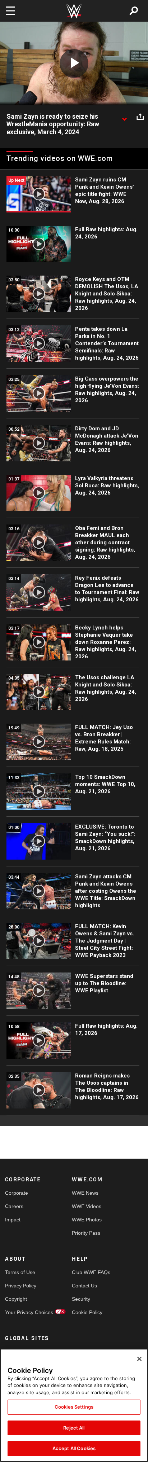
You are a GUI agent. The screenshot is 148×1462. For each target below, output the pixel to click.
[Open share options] (140, 117)
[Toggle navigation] (10, 11)
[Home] (74, 11)
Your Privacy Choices (21, 1312)
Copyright (16, 1299)
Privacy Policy (20, 1285)
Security (81, 1299)
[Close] (139, 1359)
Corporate (16, 1193)
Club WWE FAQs (88, 1272)
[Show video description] (124, 117)
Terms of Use (20, 1272)
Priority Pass (86, 1233)
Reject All (73, 1428)
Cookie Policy (87, 1312)
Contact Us (84, 1285)
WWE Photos (87, 1219)
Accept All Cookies (74, 1448)
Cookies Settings (74, 1407)
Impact (12, 1219)
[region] (74, 1405)
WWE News (85, 1193)
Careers (14, 1206)
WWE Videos (86, 1206)
